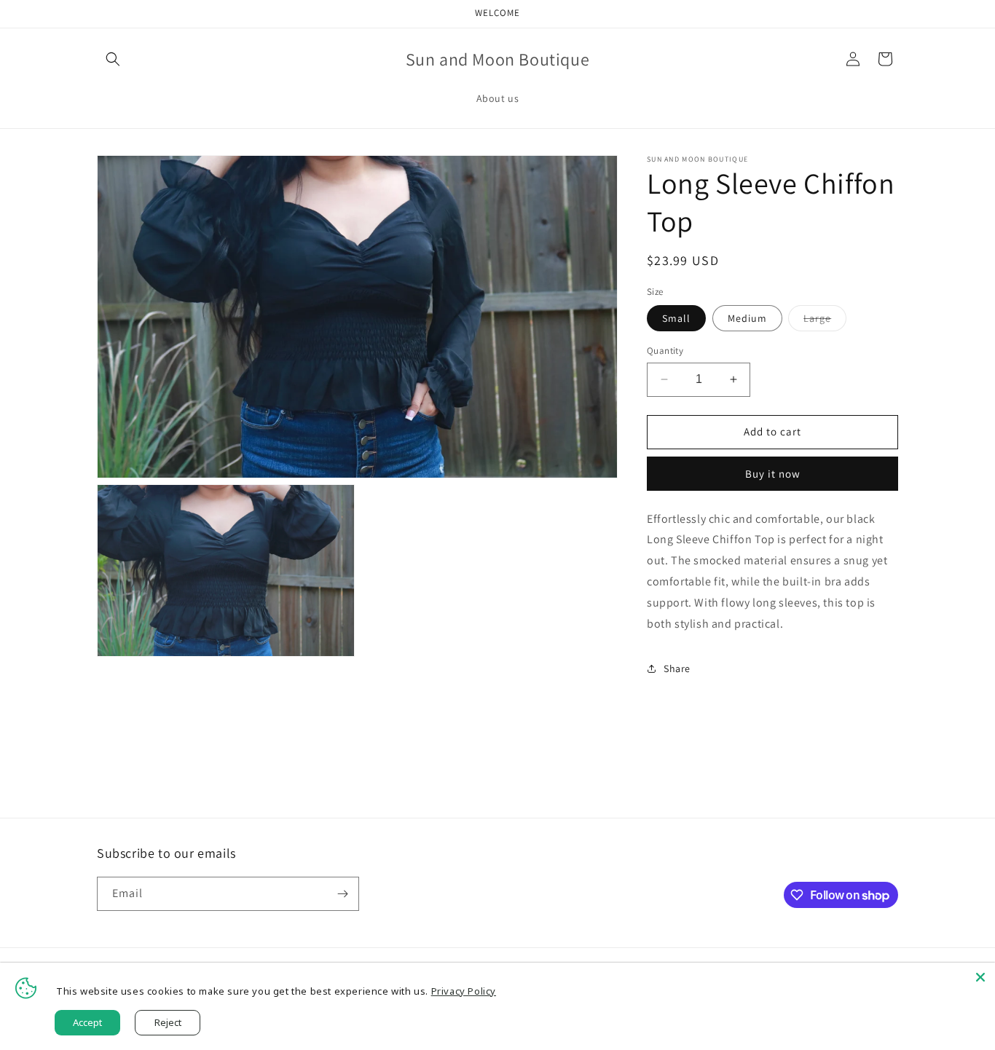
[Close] (980, 977)
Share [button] (677, 668)
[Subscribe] (342, 894)
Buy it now (773, 474)
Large (824, 321)
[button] (113, 59)
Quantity (665, 350)
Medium (747, 318)
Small (676, 318)
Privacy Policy (463, 991)
